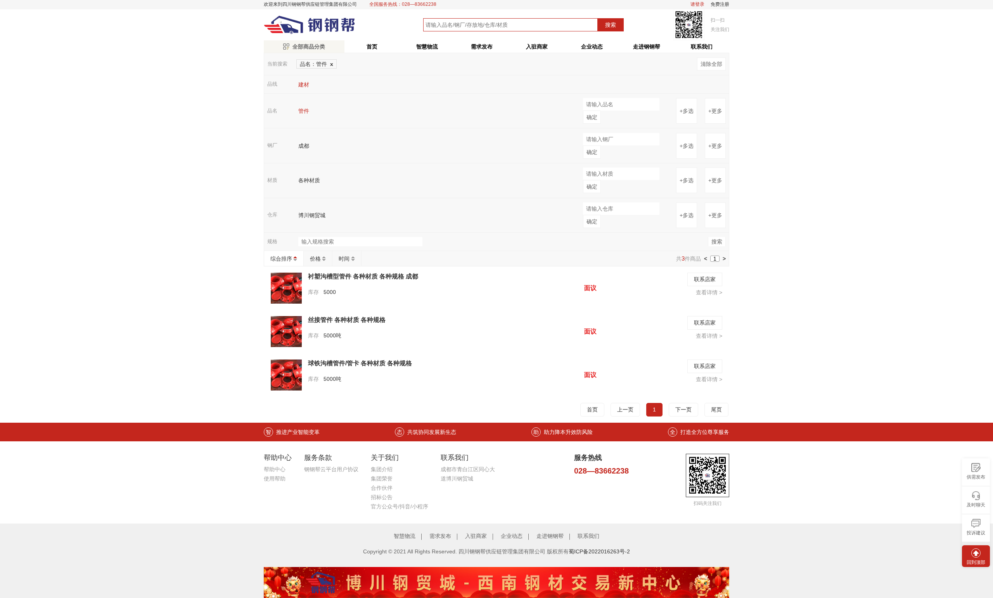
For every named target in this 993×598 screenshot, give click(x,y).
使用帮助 (274, 478)
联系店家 (705, 279)
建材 (303, 84)
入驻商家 (537, 46)
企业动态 (592, 46)
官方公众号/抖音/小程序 (399, 506)
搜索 (610, 25)
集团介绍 (382, 469)
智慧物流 (427, 46)
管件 (303, 111)
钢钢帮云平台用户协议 (331, 469)
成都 (303, 146)
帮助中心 (274, 469)
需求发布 (482, 46)
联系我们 (702, 46)
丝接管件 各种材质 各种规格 (347, 319)
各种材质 (309, 180)
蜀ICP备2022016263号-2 (599, 551)
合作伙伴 (382, 488)
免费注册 (720, 4)
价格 (315, 259)
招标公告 (382, 497)
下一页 (683, 409)
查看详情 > (709, 292)
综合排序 (281, 259)
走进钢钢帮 (646, 46)
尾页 (716, 409)
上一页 (625, 409)
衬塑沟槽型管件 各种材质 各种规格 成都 (363, 276)
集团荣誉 (382, 478)
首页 (372, 46)
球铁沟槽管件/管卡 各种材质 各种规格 (360, 363)
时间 (344, 259)
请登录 (697, 4)
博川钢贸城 (311, 215)
